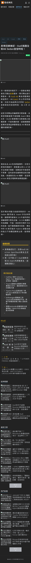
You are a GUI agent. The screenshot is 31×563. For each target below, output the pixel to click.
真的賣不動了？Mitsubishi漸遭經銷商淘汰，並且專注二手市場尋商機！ (21, 433)
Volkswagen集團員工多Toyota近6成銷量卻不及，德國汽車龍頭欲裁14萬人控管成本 (16, 301)
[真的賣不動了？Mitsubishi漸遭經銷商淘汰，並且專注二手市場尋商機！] (6, 433)
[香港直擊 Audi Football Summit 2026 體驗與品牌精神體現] (6, 416)
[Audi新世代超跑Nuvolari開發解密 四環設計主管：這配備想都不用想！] (8, 346)
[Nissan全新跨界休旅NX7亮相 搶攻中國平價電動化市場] (6, 541)
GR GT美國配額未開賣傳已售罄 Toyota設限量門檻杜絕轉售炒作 (21, 524)
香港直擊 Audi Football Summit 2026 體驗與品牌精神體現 (21, 416)
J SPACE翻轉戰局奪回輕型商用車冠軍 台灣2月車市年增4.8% (20, 469)
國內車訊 (4, 7)
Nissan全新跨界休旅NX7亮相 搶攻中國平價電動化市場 (21, 541)
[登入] (26, 2)
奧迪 (24, 39)
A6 (8, 39)
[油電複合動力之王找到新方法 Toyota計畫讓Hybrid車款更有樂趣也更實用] (6, 506)
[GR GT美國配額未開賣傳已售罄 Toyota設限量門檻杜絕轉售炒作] (6, 524)
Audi (3, 39)
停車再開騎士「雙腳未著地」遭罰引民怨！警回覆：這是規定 (21, 478)
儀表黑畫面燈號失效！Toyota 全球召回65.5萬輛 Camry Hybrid (21, 515)
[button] (29, 2)
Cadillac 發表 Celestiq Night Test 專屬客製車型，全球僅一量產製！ (16, 279)
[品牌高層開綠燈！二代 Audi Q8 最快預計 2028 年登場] (8, 337)
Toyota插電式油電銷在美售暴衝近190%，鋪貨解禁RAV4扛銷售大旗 (16, 286)
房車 (19, 39)
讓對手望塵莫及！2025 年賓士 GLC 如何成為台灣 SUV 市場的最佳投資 (21, 451)
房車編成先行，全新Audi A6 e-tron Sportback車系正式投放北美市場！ (16, 252)
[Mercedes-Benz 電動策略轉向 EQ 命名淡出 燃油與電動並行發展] (6, 460)
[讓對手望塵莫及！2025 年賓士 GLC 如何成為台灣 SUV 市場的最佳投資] (6, 451)
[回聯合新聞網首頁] (2, 2)
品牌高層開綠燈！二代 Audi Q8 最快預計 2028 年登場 (21, 337)
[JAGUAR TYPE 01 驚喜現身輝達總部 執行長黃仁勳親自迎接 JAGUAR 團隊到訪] (6, 497)
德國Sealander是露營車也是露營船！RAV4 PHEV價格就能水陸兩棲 (16, 308)
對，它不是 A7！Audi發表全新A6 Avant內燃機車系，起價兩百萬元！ (16, 261)
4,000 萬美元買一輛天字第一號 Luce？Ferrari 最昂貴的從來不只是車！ (20, 533)
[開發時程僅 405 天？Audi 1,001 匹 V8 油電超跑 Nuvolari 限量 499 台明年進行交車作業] (8, 329)
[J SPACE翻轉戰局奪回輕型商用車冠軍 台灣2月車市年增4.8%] (6, 469)
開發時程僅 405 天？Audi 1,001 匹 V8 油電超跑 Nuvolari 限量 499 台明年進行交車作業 (21, 328)
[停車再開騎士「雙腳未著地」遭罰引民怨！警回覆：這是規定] (6, 478)
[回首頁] (8, 2)
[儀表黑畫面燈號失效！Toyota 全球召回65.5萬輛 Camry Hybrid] (6, 515)
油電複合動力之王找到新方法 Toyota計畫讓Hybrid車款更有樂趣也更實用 (21, 506)
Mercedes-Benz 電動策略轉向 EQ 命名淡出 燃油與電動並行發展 (20, 460)
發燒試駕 (11, 7)
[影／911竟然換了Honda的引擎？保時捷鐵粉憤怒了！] (6, 442)
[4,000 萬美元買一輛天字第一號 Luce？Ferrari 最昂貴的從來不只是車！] (6, 533)
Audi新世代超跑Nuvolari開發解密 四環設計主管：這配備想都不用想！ (21, 346)
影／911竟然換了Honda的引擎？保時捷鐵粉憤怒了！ (21, 442)
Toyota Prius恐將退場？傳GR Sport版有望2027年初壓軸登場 (16, 293)
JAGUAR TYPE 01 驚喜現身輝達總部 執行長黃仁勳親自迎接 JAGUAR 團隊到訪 (21, 497)
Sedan (4, 42)
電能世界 (26, 7)
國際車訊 (19, 7)
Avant (13, 39)
